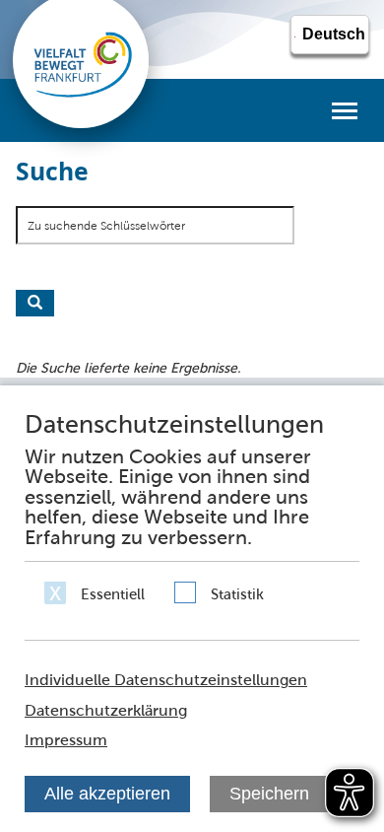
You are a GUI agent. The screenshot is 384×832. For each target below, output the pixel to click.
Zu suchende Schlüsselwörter (106, 225)
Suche (35, 303)
